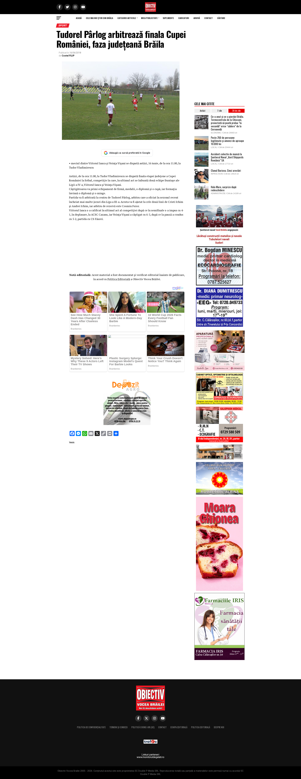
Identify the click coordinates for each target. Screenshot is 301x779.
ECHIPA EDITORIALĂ (178, 727)
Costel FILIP (68, 55)
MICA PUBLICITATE (149, 18)
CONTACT (208, 18)
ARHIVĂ (196, 18)
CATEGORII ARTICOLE (126, 18)
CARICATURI (183, 18)
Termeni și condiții (118, 727)
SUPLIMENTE (168, 18)
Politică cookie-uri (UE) (142, 727)
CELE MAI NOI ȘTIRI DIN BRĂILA (99, 18)
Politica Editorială (118, 279)
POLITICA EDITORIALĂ (200, 727)
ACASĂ (79, 18)
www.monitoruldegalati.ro (150, 757)
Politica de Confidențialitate (91, 727)
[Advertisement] (127, 246)
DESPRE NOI (219, 727)
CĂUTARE (221, 18)
